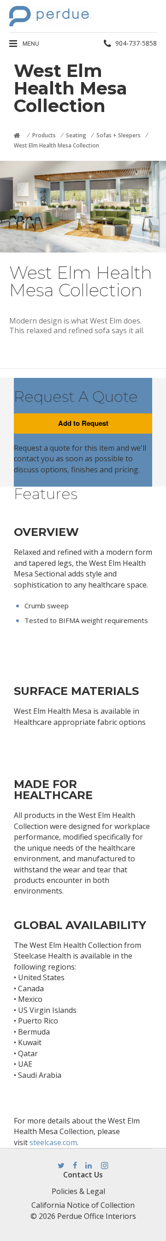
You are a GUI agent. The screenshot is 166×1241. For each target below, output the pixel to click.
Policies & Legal (78, 1191)
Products (44, 135)
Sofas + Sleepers (118, 135)
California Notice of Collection (83, 1205)
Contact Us (83, 1175)
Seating (76, 135)
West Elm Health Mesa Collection (56, 145)
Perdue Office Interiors (96, 1216)
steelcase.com (53, 1142)
